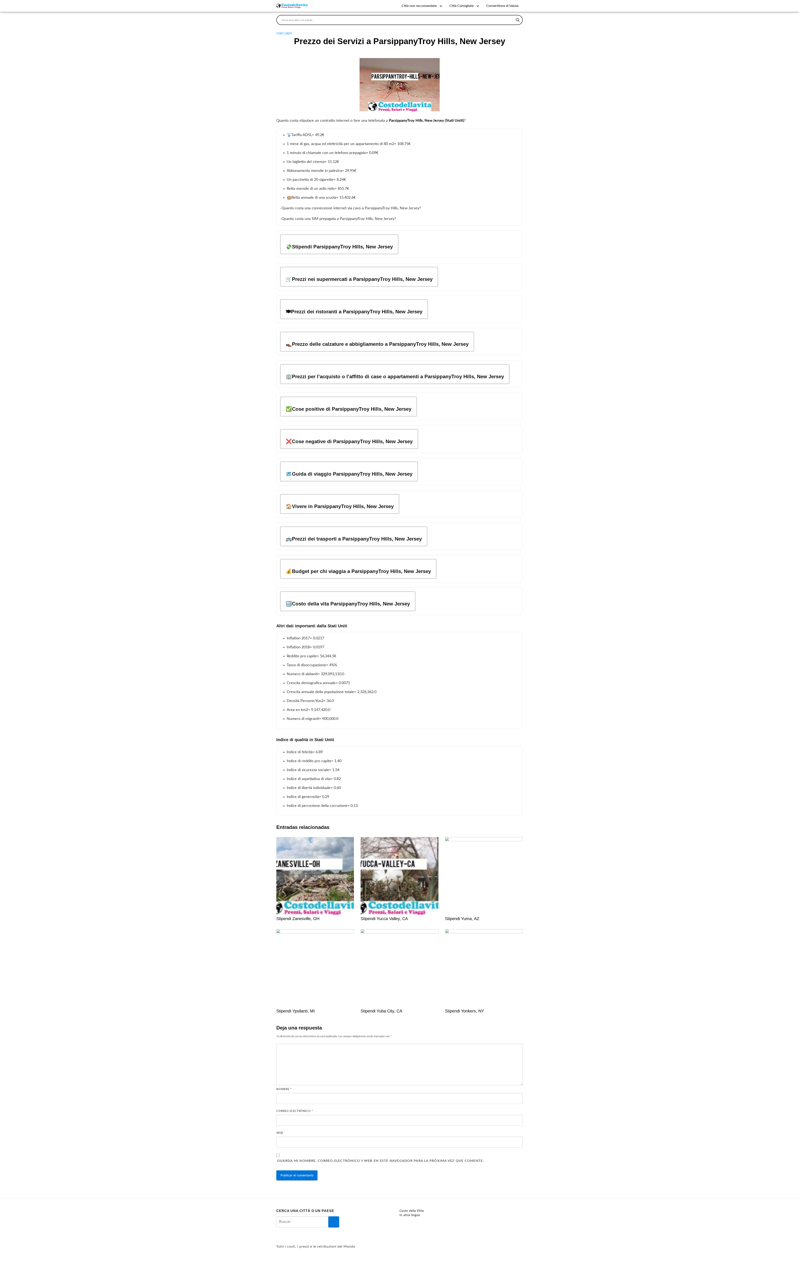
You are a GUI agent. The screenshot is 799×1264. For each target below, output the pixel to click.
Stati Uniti (284, 33)
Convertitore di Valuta (502, 5)
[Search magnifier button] (518, 20)
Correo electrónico (294, 1111)
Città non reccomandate (419, 5)
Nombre (284, 1089)
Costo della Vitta (412, 1210)
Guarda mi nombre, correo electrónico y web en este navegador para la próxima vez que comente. (380, 1160)
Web (279, 1133)
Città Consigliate (461, 5)
